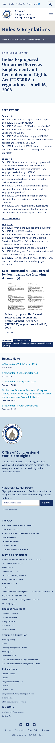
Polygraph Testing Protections (14, 595)
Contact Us (20, 4)
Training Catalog (8, 639)
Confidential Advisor (10, 613)
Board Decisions (8, 674)
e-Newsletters (7, 698)
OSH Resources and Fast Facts (14, 702)
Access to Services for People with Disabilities (20, 533)
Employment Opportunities (13, 712)
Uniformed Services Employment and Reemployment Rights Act (27, 591)
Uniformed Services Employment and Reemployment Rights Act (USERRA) (27, 344)
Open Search (50, 4)
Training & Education (14, 635)
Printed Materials (9, 655)
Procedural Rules (9, 545)
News (4, 4)
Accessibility (19, 730)
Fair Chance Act (8, 567)
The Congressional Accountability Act (17, 525)
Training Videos (8, 651)
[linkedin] (27, 724)
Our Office (8, 707)
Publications (9, 669)
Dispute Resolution (9, 617)
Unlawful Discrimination (11, 571)
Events (11, 4)
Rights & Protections (14, 554)
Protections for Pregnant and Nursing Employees (22, 559)
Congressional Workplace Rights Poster (18, 694)
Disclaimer (46, 730)
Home (4, 39)
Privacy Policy (33, 730)
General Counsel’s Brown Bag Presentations (20, 659)
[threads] (34, 724)
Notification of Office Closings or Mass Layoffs (20, 599)
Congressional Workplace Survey (15, 549)
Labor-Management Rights (12, 563)
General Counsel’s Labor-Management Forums (21, 663)
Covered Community (10, 529)
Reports (5, 678)
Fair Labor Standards (10, 583)
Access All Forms (8, 629)
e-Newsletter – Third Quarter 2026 (19, 364)
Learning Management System (14, 647)
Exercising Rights (8, 603)
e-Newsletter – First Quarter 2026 (19, 381)
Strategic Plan (7, 690)
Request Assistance (13, 608)
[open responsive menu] (51, 14)
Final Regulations (9, 537)
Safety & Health (8, 621)
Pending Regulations (36, 39)
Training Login (32, 4)
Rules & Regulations (17, 39)
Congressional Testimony (12, 682)
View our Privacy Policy (10, 509)
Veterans (5, 587)
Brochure (5, 686)
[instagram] (20, 724)
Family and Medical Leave (12, 579)
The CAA (7, 520)
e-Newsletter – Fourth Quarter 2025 (20, 405)
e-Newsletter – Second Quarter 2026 (20, 372)
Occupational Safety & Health (14, 575)
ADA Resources (8, 625)
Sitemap (8, 730)
